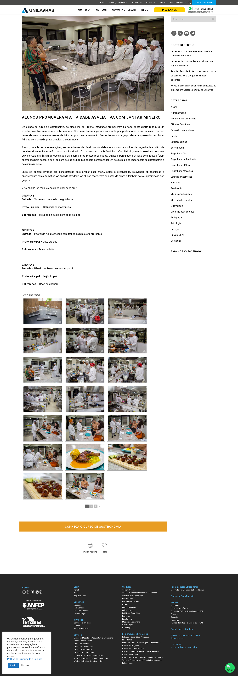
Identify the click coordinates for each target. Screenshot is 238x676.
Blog (76, 593)
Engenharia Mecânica (182, 171)
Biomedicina (127, 599)
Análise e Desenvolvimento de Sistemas (139, 593)
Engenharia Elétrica (181, 165)
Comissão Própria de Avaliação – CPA (187, 611)
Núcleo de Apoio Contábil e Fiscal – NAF (91, 658)
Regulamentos (80, 596)
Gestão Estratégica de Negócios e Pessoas (140, 651)
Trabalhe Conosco (82, 611)
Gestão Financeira (130, 654)
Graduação (176, 188)
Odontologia (177, 206)
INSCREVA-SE (169, 10)
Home (102, 2)
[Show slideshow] (31, 294)
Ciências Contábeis (180, 124)
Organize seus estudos (182, 211)
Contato (162, 2)
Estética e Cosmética (181, 177)
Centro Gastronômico (83, 641)
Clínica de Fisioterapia (83, 647)
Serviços (136, 2)
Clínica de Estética (81, 644)
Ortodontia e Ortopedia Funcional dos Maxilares (142, 657)
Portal (76, 590)
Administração (178, 113)
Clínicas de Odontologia (84, 652)
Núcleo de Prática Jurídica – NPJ (88, 661)
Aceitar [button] (13, 665)
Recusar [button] (25, 665)
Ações (174, 107)
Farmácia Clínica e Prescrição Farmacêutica (141, 643)
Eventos (174, 614)
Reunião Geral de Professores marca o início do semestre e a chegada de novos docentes (193, 75)
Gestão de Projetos (130, 646)
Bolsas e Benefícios (179, 608)
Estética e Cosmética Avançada (135, 637)
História (77, 626)
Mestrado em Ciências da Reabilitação (187, 590)
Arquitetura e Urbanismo (183, 118)
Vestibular (176, 241)
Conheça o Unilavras (118, 2)
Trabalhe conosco (178, 2)
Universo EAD (178, 235)
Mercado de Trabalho (182, 200)
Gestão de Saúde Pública (133, 649)
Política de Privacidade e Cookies (24, 659)
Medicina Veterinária (181, 194)
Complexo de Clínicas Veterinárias (88, 655)
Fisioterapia (127, 619)
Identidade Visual (81, 629)
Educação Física (179, 142)
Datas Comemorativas (182, 130)
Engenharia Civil (179, 153)
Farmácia (175, 182)
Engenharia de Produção (183, 159)
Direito (174, 136)
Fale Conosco (79, 608)
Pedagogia (176, 217)
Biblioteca (175, 605)
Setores (149, 2)
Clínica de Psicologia (83, 650)
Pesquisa (175, 620)
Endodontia (127, 640)
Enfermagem (178, 147)
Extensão (174, 617)
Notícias (77, 605)
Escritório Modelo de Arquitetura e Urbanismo (93, 638)
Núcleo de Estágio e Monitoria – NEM (187, 623)
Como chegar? (80, 614)
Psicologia (176, 223)
